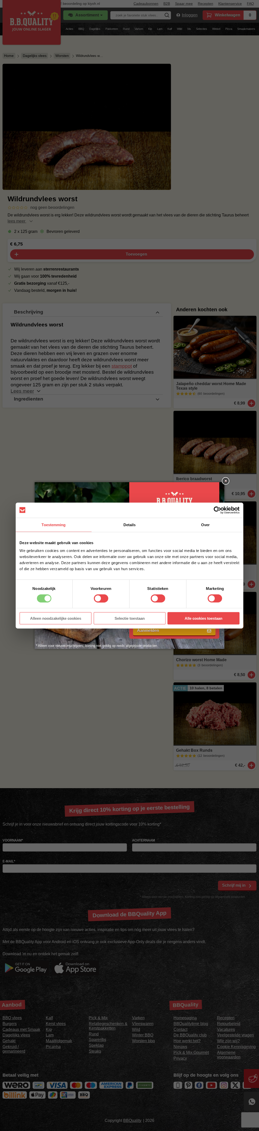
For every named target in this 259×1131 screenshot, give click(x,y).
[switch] (101, 598)
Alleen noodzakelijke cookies (55, 618)
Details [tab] (129, 524)
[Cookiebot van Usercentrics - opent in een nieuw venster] (217, 510)
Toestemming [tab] (53, 524)
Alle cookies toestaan (203, 618)
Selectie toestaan (130, 618)
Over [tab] (205, 524)
